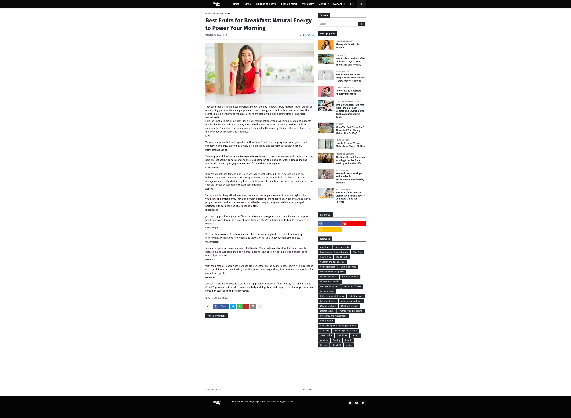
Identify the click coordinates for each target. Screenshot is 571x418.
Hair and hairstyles (329, 286)
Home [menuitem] (236, 4)
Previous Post (213, 389)
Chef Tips (357, 252)
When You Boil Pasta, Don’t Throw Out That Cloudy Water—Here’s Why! (350, 130)
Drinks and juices (328, 276)
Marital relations (328, 306)
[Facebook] (304, 35)
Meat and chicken (349, 306)
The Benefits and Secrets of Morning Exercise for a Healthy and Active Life (351, 160)
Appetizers (325, 247)
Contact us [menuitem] (339, 4)
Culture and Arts (348, 267)
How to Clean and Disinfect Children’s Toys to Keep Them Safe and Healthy (350, 61)
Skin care (324, 330)
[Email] (253, 306)
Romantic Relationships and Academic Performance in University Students (350, 178)
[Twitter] (308, 35)
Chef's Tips (325, 257)
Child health (341, 257)
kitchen (323, 345)
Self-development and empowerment (338, 325)
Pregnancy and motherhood (333, 316)
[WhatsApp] (313, 35)
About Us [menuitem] (324, 4)
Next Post (307, 389)
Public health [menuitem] (289, 4)
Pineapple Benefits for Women (348, 46)
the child (336, 345)
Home (208, 14)
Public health (326, 321)
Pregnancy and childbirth (350, 311)
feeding (336, 340)
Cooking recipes (327, 267)
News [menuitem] (248, 4)
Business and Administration (334, 252)
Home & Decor (327, 291)
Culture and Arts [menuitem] (266, 4)
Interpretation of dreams (332, 296)
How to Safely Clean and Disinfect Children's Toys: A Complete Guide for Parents (350, 197)
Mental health (327, 311)
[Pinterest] (246, 306)
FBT (249, 414)
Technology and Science (345, 330)
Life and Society (328, 301)
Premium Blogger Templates (230, 414)
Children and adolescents (332, 262)
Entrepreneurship (350, 276)
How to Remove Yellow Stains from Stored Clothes (350, 145)
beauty (355, 335)
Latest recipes (356, 296)
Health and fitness (221, 14)
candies (324, 340)
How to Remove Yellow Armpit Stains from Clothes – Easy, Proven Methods (350, 77)
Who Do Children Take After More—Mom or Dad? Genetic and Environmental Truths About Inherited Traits (350, 111)
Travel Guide (326, 335)
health (348, 340)
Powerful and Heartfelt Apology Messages (348, 92)
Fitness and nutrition (330, 281)
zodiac (349, 345)
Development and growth (332, 271)
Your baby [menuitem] (308, 4)
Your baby (342, 335)
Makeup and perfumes (351, 301)
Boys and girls (342, 247)
